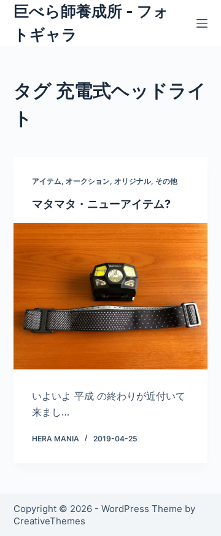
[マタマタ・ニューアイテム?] (111, 296)
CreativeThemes (49, 521)
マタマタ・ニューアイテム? (101, 203)
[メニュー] (201, 23)
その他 (166, 181)
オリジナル (132, 181)
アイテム (46, 181)
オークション (88, 181)
